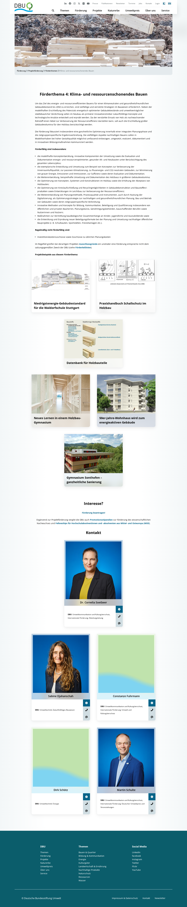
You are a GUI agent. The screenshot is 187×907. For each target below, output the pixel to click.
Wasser (82, 880)
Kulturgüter (84, 862)
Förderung (81, 10)
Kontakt (149, 3)
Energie (82, 859)
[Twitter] (79, 3)
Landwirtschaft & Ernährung (92, 866)
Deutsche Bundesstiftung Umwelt (42, 898)
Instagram (137, 859)
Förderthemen (51, 71)
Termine (131, 3)
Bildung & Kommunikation (91, 855)
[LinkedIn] (65, 3)
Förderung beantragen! (93, 512)
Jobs (140, 3)
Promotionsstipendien (101, 519)
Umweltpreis (132, 10)
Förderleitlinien (83, 247)
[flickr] (83, 3)
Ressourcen (84, 877)
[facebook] (70, 3)
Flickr (134, 866)
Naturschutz (85, 873)
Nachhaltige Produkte (89, 870)
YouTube (136, 870)
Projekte (97, 10)
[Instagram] (74, 3)
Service (165, 10)
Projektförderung (35, 71)
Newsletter (120, 3)
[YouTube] (88, 3)
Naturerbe (114, 10)
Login (157, 3)
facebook (136, 855)
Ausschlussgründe (88, 244)
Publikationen (107, 3)
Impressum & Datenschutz (125, 898)
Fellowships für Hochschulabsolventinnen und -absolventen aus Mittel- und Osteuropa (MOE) (103, 523)
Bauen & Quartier (87, 852)
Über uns (150, 10)
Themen (64, 10)
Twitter (135, 862)
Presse (95, 3)
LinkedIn (136, 852)
